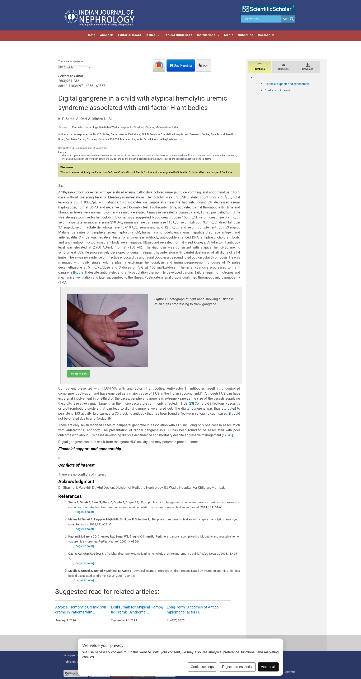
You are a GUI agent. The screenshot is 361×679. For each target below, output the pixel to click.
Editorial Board (129, 35)
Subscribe (245, 35)
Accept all (268, 667)
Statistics (283, 69)
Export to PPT (79, 374)
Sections (260, 69)
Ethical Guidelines (178, 35)
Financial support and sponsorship (287, 84)
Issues (151, 35)
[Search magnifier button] (291, 19)
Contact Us (266, 35)
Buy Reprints (182, 65)
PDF (205, 65)
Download (307, 69)
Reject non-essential (237, 667)
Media (229, 35)
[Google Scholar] (83, 512)
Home (91, 35)
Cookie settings (202, 667)
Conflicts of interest (277, 90)
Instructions (206, 35)
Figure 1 (80, 272)
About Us (107, 35)
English (68, 67)
